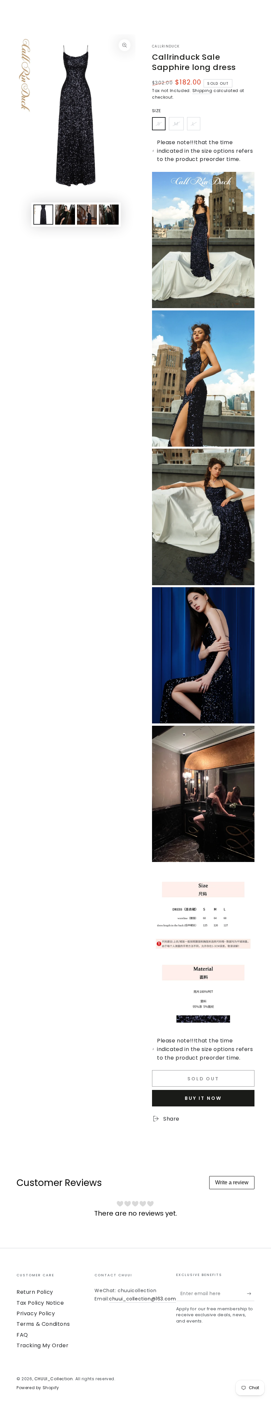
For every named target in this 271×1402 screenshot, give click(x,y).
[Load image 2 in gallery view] (65, 215)
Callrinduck (165, 46)
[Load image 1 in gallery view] (43, 215)
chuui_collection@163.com (142, 1298)
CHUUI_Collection (53, 1379)
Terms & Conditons (43, 1324)
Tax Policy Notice (40, 1303)
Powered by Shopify (38, 1387)
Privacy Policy (36, 1313)
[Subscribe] (250, 1293)
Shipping (202, 90)
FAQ (22, 1335)
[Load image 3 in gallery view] (87, 215)
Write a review (232, 1182)
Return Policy (35, 1292)
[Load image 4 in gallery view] (109, 215)
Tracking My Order (42, 1345)
